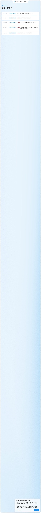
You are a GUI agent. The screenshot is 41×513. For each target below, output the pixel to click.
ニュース (7, 5)
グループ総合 (12, 13)
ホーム (4, 5)
